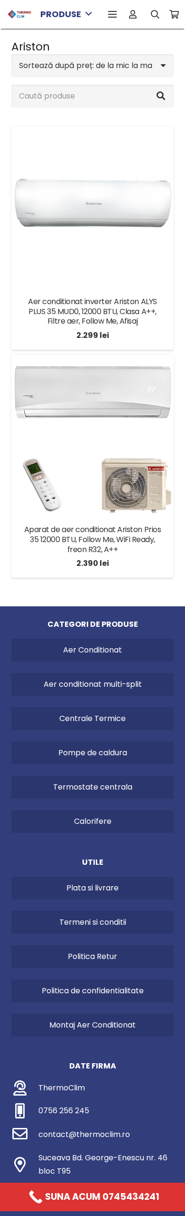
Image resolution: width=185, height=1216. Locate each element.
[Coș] (174, 14)
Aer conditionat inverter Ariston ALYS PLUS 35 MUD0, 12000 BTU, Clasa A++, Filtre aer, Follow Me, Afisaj (92, 311)
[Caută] (155, 14)
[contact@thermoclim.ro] (24, 1135)
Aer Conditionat (92, 649)
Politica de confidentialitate (93, 990)
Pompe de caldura (92, 752)
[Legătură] (19, 14)
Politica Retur (92, 956)
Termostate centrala (92, 786)
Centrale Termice (92, 718)
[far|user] (134, 14)
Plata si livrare (92, 887)
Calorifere (92, 821)
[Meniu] (112, 14)
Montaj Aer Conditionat (92, 1024)
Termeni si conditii (92, 922)
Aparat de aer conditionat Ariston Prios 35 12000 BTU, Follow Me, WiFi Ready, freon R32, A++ (92, 539)
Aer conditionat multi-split (93, 684)
